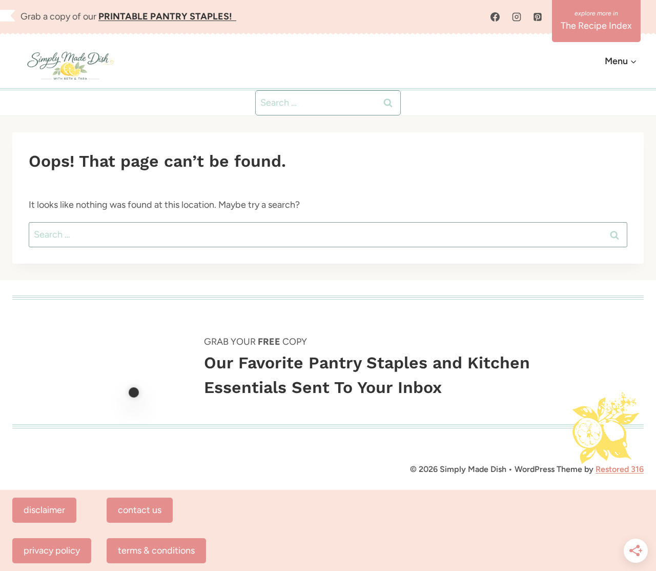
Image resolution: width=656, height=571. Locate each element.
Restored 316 (620, 469)
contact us (139, 510)
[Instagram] (516, 17)
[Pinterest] (537, 17)
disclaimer (44, 510)
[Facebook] (495, 17)
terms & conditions (156, 550)
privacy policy (52, 550)
